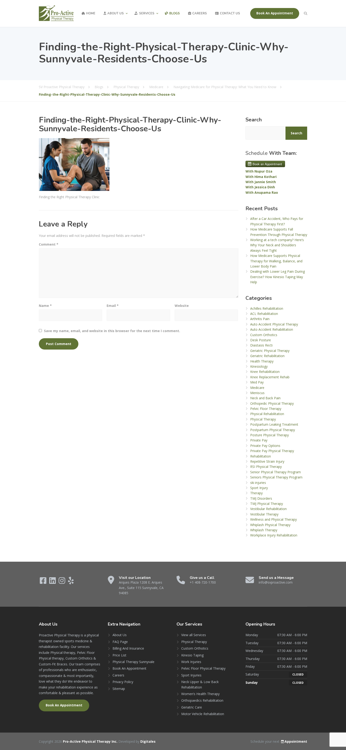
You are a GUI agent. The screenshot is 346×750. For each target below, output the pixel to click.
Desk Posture (260, 340)
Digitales (148, 741)
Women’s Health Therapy (200, 694)
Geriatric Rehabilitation (267, 356)
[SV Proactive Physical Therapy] (56, 13)
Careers (199, 13)
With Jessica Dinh (260, 187)
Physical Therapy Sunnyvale (133, 661)
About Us (115, 13)
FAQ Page (120, 641)
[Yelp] (71, 582)
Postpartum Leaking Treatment (274, 424)
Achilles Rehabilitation (266, 308)
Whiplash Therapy (263, 530)
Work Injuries (191, 661)
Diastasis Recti (261, 345)
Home (90, 13)
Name (45, 305)
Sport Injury (259, 488)
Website (182, 305)
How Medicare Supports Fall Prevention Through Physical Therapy (278, 232)
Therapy (256, 493)
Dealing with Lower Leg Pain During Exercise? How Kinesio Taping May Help (277, 276)
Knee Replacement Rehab (270, 377)
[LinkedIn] (53, 582)
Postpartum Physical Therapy (272, 430)
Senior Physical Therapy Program (275, 472)
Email (113, 305)
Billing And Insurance (128, 648)
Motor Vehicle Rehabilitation (202, 714)
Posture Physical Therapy (269, 435)
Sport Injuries (191, 675)
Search (253, 119)
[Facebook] (43, 582)
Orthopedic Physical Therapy (272, 403)
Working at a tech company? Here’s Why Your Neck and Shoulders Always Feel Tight (277, 245)
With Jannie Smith (260, 182)
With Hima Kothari (261, 176)
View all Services (193, 635)
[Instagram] (62, 582)
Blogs (174, 13)
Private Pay (258, 440)
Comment (48, 244)
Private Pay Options (265, 445)
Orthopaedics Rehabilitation (202, 700)
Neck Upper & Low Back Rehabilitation (200, 684)
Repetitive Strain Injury (267, 461)
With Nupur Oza (258, 171)
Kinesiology (259, 366)
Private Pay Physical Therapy (272, 451)
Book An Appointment (274, 13)
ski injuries (258, 482)
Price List (119, 655)
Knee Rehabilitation (265, 371)
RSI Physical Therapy (266, 466)
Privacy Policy (123, 682)
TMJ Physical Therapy (266, 503)
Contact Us (230, 13)
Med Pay (257, 382)
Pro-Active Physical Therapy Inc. (90, 741)
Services (146, 13)
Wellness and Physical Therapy (273, 519)
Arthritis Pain (260, 319)
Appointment (296, 741)
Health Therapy (262, 361)
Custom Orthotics (263, 335)
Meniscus (257, 393)
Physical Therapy (263, 419)
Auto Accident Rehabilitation (271, 329)
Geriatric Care (191, 707)
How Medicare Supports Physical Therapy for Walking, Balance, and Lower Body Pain (276, 260)
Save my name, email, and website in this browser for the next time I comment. (112, 331)
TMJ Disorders (261, 498)
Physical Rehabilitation (267, 414)
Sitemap (119, 688)
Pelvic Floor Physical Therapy (203, 668)
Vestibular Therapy (264, 514)
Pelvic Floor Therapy (265, 408)
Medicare (257, 387)
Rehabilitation (260, 456)
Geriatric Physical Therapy (270, 350)
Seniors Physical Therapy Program (276, 477)
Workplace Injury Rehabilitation (273, 535)
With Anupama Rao (261, 192)
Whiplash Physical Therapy (270, 525)
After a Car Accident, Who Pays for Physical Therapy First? (276, 221)
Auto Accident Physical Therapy (274, 324)
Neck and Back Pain (265, 398)
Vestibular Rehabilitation (268, 509)
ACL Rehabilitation (264, 313)
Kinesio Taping (192, 655)
